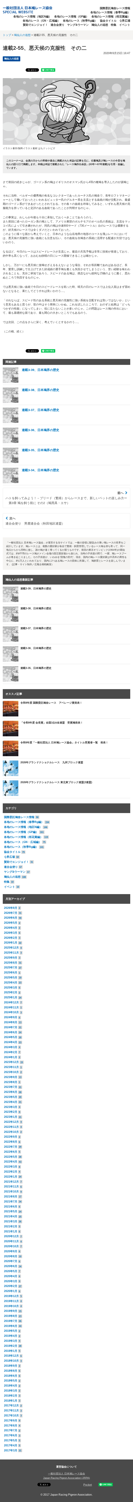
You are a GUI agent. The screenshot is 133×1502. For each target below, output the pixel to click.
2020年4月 (10, 1276)
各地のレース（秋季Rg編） (80, 20)
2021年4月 (10, 1216)
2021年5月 (10, 1211)
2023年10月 (11, 1072)
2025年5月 (10, 977)
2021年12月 (11, 1181)
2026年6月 (10, 917)
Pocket (87, 1484)
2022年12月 (11, 1121)
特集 (113, 24)
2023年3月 (10, 1106)
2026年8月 (10, 907)
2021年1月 (10, 1231)
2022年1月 (10, 1176)
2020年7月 (10, 1261)
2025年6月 (10, 972)
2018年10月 (11, 1360)
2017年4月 (10, 1445)
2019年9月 (10, 1310)
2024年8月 (10, 1022)
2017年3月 (10, 1450)
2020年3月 (10, 1281)
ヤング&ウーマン (78, 24)
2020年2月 (10, 1286)
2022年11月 (11, 1126)
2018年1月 (10, 1400)
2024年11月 (11, 1007)
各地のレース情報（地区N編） (32, 16)
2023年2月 (10, 1111)
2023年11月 (11, 1067)
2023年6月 (10, 1091)
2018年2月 (10, 1395)
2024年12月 (11, 1002)
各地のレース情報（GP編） (71, 16)
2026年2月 (10, 937)
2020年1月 (10, 1291)
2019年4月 (10, 1335)
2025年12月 (11, 947)
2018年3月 (10, 1390)
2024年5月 (10, 1037)
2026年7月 (10, 912)
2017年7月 (10, 1430)
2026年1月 (10, 942)
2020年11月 (11, 1241)
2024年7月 (10, 1027)
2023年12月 (11, 1062)
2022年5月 (10, 1156)
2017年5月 (10, 1440)
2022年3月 (10, 1166)
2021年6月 (10, 1206)
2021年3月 (10, 1221)
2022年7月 (10, 1146)
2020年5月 (10, 1271)
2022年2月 (10, 1171)
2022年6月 (10, 1151)
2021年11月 (11, 1186)
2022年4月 (10, 1161)
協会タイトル (108, 20)
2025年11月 (11, 952)
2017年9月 (10, 1420)
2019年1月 (10, 1350)
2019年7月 (10, 1320)
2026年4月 (10, 927)
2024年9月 (10, 1017)
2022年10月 (11, 1131)
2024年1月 (10, 1057)
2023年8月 (10, 1082)
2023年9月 (10, 1077)
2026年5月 (10, 922)
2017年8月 (10, 1425)
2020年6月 (10, 1266)
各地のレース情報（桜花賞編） (110, 16)
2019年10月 (11, 1306)
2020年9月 (10, 1251)
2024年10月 (11, 1012)
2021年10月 (11, 1191)
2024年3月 (10, 1047)
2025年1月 (10, 997)
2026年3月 (10, 932)
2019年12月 (11, 1296)
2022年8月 (10, 1141)
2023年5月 (10, 1096)
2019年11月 (11, 1301)
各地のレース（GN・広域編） (41, 20)
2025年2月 (10, 992)
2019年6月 (10, 1325)
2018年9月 (10, 1365)
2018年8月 (10, 1370)
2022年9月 (10, 1136)
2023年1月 (10, 1116)
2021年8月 (10, 1196)
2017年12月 (11, 1405)
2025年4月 (10, 982)
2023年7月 (10, 1086)
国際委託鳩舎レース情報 (115, 8)
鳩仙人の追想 (99, 24)
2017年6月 (10, 1435)
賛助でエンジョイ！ (35, 24)
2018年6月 (10, 1375)
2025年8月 (10, 962)
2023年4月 (10, 1101)
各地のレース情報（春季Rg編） (110, 12)
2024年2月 (10, 1052)
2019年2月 (10, 1345)
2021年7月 (10, 1201)
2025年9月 (10, 957)
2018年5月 (10, 1380)
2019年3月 (10, 1340)
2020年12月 (11, 1236)
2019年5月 (10, 1330)
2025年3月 (10, 987)
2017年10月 (11, 1415)
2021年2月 (10, 1226)
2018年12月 (11, 1355)
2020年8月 (10, 1256)
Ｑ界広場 (124, 20)
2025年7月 (10, 967)
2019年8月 (10, 1315)
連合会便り (57, 24)
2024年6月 (10, 1032)
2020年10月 (11, 1246)
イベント (124, 24)
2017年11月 (11, 1410)
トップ (7, 35)
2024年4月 (10, 1042)
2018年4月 (10, 1385)
